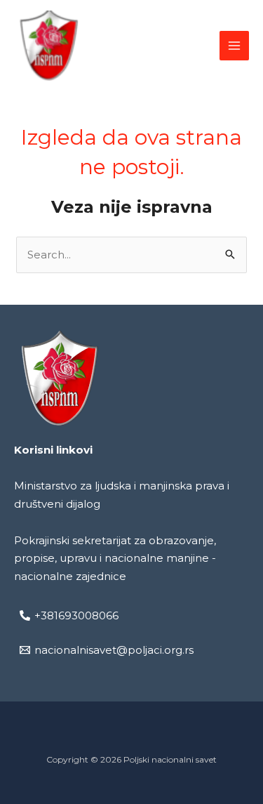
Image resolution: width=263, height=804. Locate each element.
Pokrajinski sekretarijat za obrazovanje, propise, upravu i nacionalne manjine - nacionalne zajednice (115, 558)
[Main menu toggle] (235, 46)
